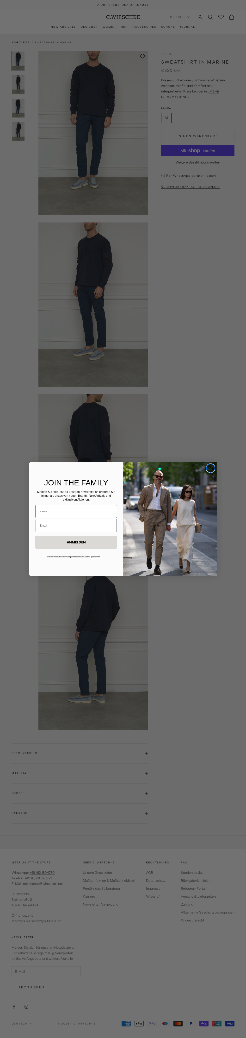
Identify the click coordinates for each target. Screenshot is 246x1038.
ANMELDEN (76, 542)
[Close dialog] (210, 468)
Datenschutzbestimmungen (61, 557)
